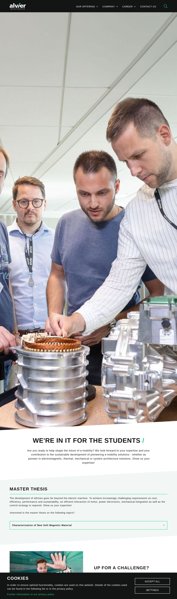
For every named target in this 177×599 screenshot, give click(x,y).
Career (127, 6)
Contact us (148, 6)
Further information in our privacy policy (30, 594)
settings (152, 590)
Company (108, 6)
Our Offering (86, 6)
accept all (152, 581)
